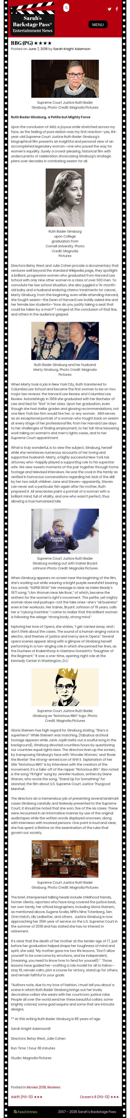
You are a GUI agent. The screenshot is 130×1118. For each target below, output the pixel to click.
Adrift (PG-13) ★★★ (26, 1097)
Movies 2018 (36, 1087)
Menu (98, 24)
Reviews (53, 1087)
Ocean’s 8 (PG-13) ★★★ (99, 1097)
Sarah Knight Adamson (71, 49)
